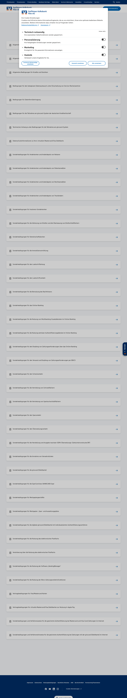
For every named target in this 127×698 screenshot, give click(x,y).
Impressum (44, 25)
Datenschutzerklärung (29, 25)
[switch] (104, 39)
